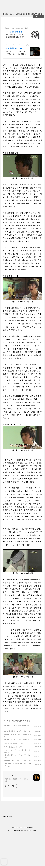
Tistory (20, 827)
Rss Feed (10, 830)
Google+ (34, 830)
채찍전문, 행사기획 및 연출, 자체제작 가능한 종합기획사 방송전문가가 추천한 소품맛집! (15, 36)
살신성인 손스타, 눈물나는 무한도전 (16, 760)
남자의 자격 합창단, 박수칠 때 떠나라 (16, 725)
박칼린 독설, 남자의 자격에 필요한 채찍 (22, 14)
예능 (13, 721)
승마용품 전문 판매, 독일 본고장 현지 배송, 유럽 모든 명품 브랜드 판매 (15, 52)
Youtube (29, 830)
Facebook (23, 830)
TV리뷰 (7, 721)
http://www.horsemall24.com (14, 45)
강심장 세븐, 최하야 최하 (12, 743)
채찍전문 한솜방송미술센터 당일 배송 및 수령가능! (15, 31)
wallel (31, 827)
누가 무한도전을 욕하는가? (13, 747)
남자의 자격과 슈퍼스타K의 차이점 (15, 740)
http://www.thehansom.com (14, 28)
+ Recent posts (7, 816)
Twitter (18, 830)
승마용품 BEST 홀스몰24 (14, 48)
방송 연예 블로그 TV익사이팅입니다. (17, 780)
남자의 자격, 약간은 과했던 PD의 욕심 (16, 734)
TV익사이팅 (10, 776)
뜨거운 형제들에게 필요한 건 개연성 (16, 731)
